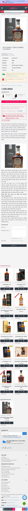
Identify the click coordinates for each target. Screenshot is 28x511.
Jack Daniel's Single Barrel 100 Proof (6, 418)
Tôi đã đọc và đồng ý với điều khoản (12, 436)
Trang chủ (3, 14)
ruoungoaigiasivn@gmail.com (11, 505)
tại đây (20, 111)
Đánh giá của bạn (4, 230)
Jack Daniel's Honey (21, 309)
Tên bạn (3, 227)
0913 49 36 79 (15, 497)
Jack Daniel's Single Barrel (21, 361)
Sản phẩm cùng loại (5, 265)
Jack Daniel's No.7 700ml (21, 336)
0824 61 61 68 (7, 497)
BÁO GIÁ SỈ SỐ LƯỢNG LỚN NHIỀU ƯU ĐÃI (15, 101)
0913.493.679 (10, 2)
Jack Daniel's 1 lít (7, 361)
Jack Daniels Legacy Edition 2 (7, 387)
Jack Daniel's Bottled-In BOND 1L (7, 311)
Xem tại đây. (20, 1)
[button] (12, 98)
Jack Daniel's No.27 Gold (7, 336)
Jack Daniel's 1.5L (9, 94)
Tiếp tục (13, 245)
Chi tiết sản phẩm (5, 120)
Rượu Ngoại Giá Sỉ (11, 502)
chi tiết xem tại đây (14, 76)
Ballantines (7, 307)
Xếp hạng (3, 240)
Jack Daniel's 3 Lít (21, 94)
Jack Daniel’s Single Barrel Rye (21, 387)
